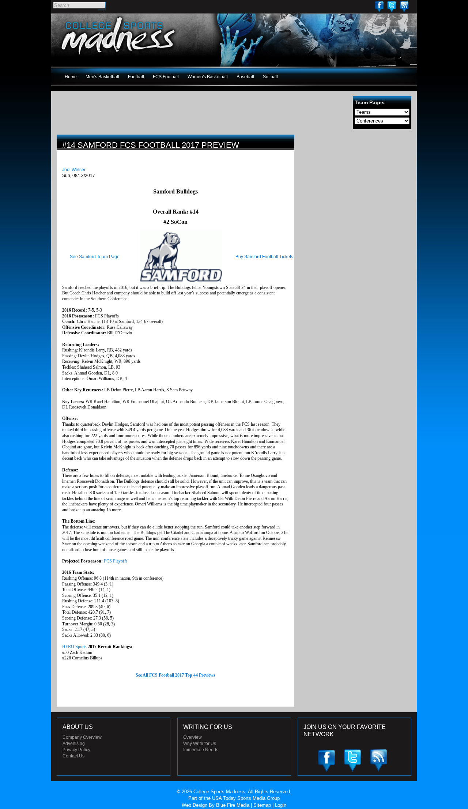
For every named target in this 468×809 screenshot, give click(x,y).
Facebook (379, 6)
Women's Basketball (208, 76)
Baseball (245, 76)
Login (280, 805)
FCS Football (166, 76)
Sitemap (262, 805)
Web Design (194, 805)
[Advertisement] (356, 186)
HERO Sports (74, 646)
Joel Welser (74, 169)
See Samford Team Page (95, 256)
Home (71, 76)
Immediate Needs (200, 749)
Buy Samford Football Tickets (264, 256)
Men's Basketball (102, 76)
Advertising (74, 743)
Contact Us (73, 756)
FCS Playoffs (116, 561)
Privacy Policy (76, 749)
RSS (404, 6)
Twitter (391, 6)
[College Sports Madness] (119, 56)
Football (136, 76)
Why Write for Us (199, 743)
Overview (192, 737)
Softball (270, 76)
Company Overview (82, 737)
